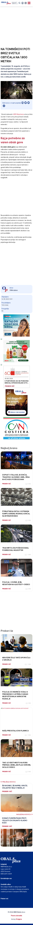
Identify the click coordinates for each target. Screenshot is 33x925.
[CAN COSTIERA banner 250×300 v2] (16, 428)
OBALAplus (14, 290)
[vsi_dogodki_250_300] (17, 402)
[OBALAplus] (9, 3)
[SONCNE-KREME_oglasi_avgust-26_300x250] (16, 325)
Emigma (19, 919)
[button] (22, 3)
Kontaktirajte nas (6, 878)
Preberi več (4, 898)
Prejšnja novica (9, 782)
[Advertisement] (16, 26)
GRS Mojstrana (18, 114)
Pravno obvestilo (16, 915)
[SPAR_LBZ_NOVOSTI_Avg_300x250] (16, 351)
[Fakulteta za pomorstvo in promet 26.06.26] (16, 376)
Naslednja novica (23, 814)
